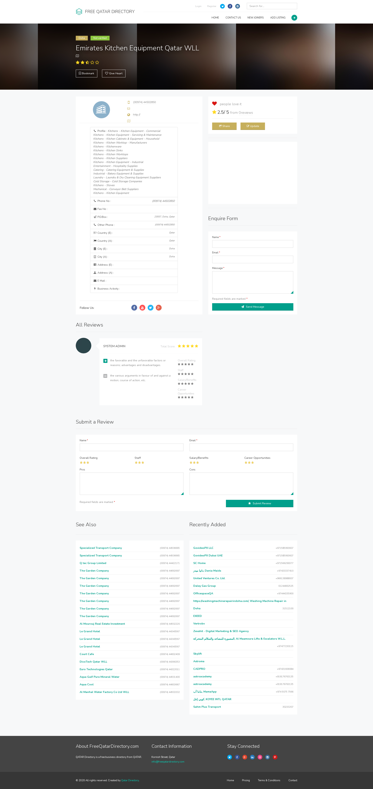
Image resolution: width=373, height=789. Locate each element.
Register (211, 6)
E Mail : (101, 281)
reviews (246, 112)
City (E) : (136, 249)
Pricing (246, 780)
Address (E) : (105, 265)
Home (230, 780)
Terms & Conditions (269, 780)
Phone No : (136, 201)
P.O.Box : (136, 217)
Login (198, 6)
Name (216, 237)
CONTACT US (233, 17)
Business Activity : (108, 289)
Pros (82, 469)
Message (218, 268)
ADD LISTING (278, 17)
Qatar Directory (130, 780)
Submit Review (262, 503)
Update (254, 126)
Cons (192, 469)
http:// (136, 114)
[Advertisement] (252, 173)
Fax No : (102, 209)
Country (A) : (136, 241)
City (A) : (136, 257)
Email (216, 252)
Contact (292, 780)
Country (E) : (136, 233)
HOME (215, 17)
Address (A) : (105, 273)
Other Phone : (136, 225)
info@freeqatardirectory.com (168, 762)
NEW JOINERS (256, 17)
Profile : (127, 162)
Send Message (255, 307)
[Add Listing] (294, 18)
